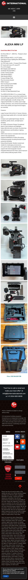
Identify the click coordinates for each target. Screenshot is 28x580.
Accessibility (8, 446)
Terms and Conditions (7, 457)
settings (22, 573)
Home (5, 436)
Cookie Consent (6, 449)
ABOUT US (6, 443)
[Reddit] (22, 441)
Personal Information (8, 453)
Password (18, 470)
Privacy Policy (6, 439)
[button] (14, 17)
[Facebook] (17, 436)
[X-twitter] (17, 441)
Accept (5, 576)
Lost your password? (20, 481)
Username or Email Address (19, 464)
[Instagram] (22, 436)
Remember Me (19, 475)
